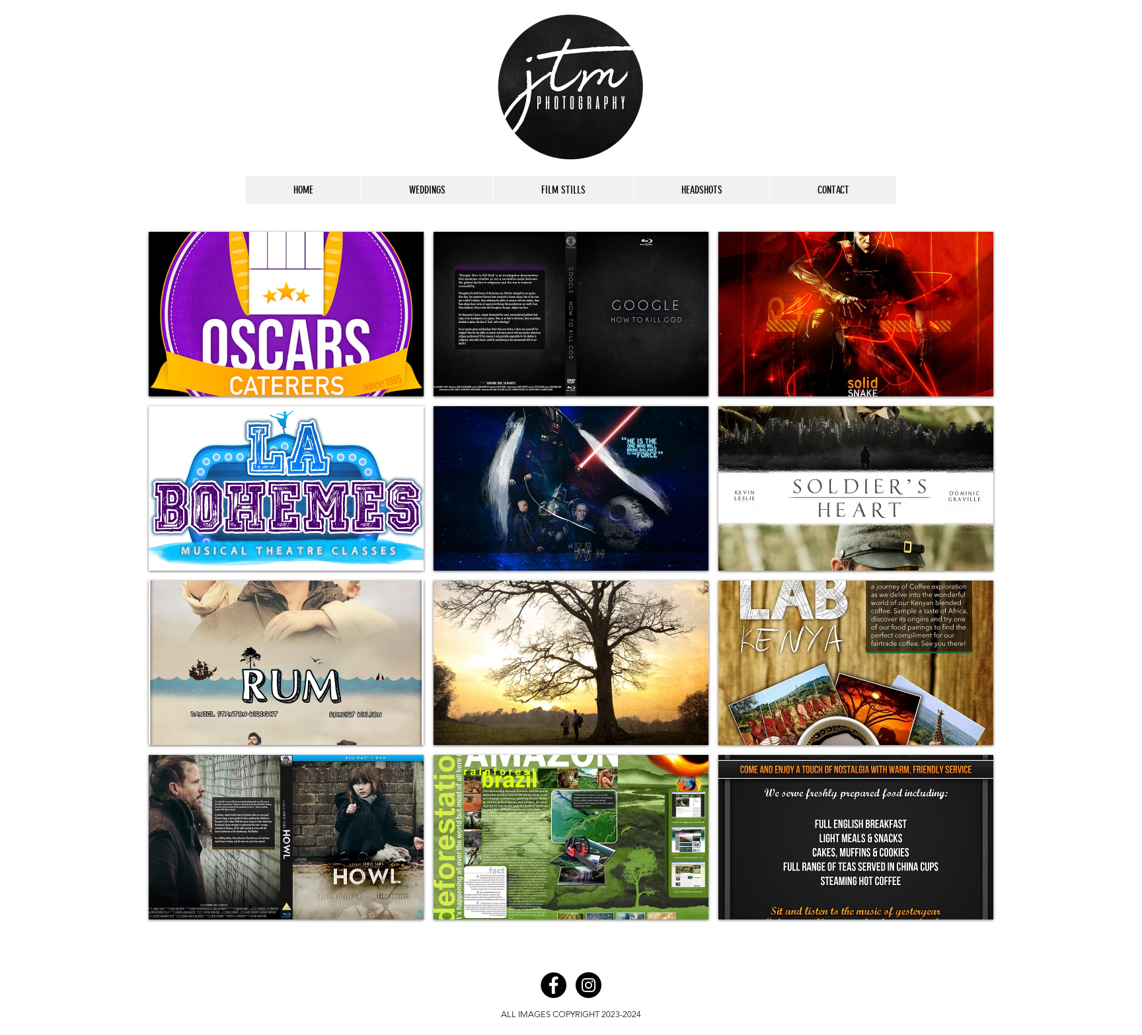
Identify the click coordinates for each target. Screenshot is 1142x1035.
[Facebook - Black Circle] (553, 985)
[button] (286, 314)
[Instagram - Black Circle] (588, 985)
